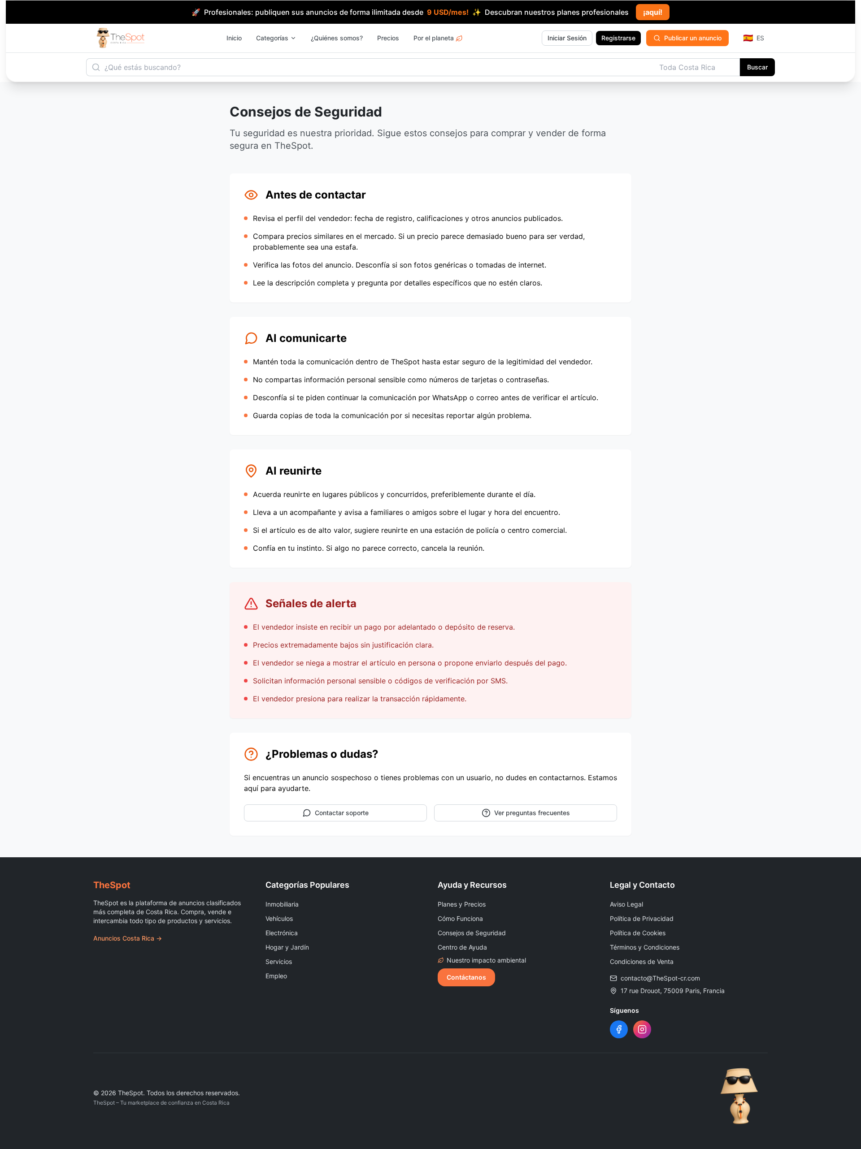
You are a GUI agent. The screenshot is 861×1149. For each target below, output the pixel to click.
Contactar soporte (342, 812)
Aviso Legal (626, 904)
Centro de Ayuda (462, 947)
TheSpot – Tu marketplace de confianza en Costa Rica (161, 1102)
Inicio (234, 38)
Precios (388, 38)
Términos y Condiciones (644, 947)
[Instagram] (642, 1029)
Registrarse (618, 38)
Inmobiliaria (282, 904)
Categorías (272, 38)
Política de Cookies (637, 933)
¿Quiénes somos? (337, 38)
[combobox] (697, 67)
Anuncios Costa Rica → (127, 938)
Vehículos (279, 918)
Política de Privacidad (642, 918)
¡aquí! (652, 12)
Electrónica (281, 933)
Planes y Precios (462, 904)
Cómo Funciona (460, 918)
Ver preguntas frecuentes (532, 812)
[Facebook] (619, 1029)
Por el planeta (433, 38)
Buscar (757, 67)
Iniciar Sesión (567, 38)
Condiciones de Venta (642, 961)
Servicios (278, 961)
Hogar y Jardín (287, 947)
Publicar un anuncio (693, 38)
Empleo (276, 976)
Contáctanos (466, 977)
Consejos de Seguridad (472, 933)
